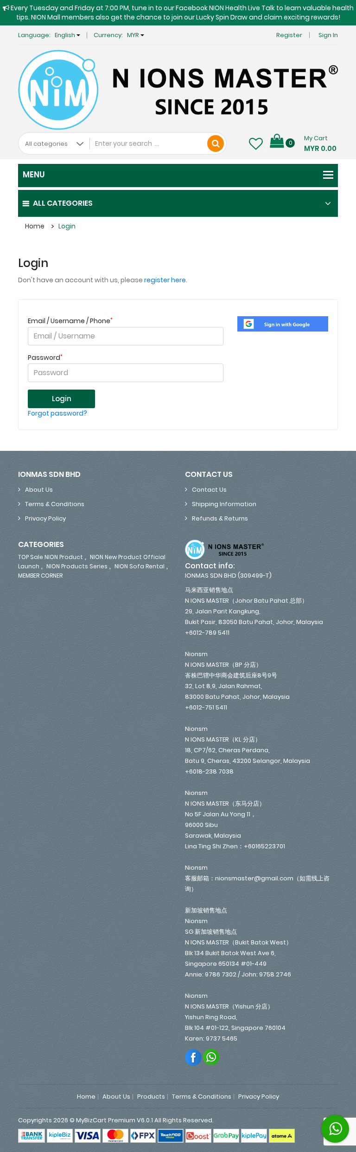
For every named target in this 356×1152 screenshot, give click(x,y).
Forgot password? (57, 413)
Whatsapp (211, 1057)
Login (67, 226)
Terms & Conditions (54, 504)
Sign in (328, 35)
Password (45, 357)
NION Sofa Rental (139, 566)
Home (34, 226)
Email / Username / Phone (70, 320)
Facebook (193, 1057)
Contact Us (209, 489)
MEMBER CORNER (40, 575)
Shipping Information (224, 504)
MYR (133, 35)
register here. (165, 280)
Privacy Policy (45, 518)
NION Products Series (77, 566)
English (65, 35)
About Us (39, 489)
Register (289, 35)
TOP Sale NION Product (50, 557)
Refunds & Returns (220, 518)
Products (151, 1097)
